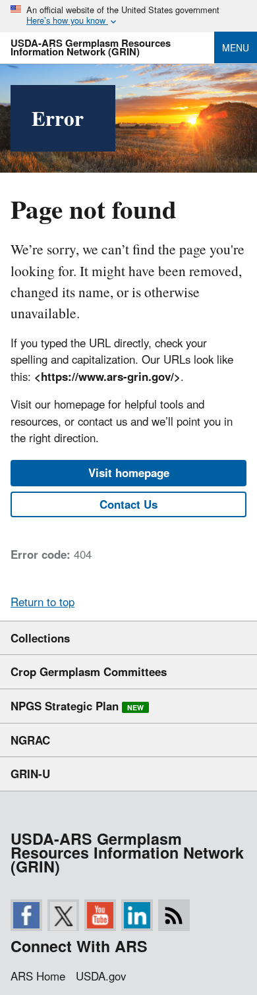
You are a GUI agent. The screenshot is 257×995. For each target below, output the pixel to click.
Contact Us (128, 504)
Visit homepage (128, 472)
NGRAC (30, 740)
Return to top (42, 602)
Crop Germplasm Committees (89, 671)
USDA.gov (101, 976)
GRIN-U (30, 774)
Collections (40, 638)
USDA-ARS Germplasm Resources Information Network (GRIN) (91, 47)
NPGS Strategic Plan (77, 706)
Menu (235, 47)
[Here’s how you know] (128, 16)
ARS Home (38, 976)
